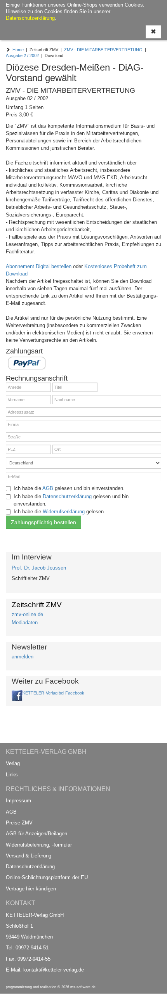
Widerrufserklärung (64, 511)
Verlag (13, 763)
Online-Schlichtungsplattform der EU (47, 877)
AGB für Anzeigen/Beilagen (36, 833)
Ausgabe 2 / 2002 (22, 55)
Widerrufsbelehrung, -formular (39, 845)
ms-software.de (83, 987)
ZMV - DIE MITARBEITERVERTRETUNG (103, 49)
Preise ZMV (19, 823)
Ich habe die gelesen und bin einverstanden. (69, 488)
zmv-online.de (27, 614)
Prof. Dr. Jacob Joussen (39, 568)
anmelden (22, 657)
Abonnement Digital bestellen (38, 266)
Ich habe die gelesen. (59, 511)
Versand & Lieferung (28, 856)
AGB (47, 488)
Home (18, 49)
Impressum (18, 801)
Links (12, 775)
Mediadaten (25, 622)
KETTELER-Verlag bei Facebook (53, 693)
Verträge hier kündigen (31, 889)
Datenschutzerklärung (67, 496)
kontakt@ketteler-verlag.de (53, 970)
